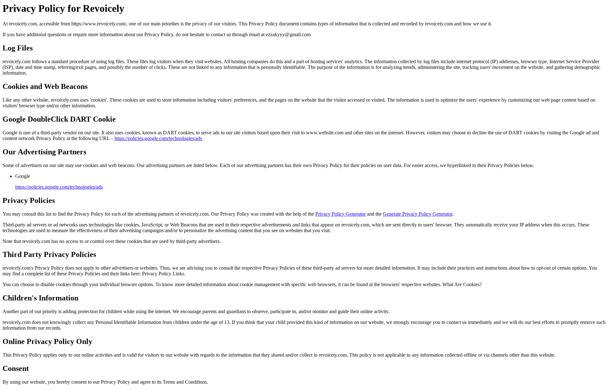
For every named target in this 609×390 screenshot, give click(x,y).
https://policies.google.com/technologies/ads (158, 138)
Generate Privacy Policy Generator (417, 214)
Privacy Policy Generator (340, 214)
